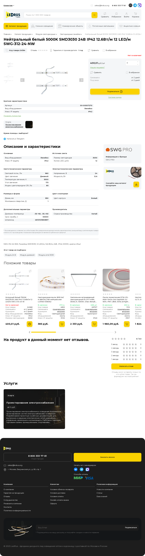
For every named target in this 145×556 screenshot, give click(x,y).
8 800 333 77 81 (119, 6)
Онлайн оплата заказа (59, 500)
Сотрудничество (11, 500)
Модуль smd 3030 (46, 255)
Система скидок (115, 97)
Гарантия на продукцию (14, 493)
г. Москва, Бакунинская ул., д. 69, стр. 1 (24, 469)
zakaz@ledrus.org (102, 6)
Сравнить (95, 50)
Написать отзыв (126, 366)
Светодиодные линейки (70, 34)
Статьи (99, 493)
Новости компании (105, 489)
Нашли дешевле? (97, 68)
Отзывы (7, 496)
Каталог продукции (18, 26)
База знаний (102, 496)
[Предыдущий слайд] (22, 80)
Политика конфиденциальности (17, 511)
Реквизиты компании (13, 504)
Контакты (8, 507)
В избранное (111, 50)
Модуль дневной (27, 255)
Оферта (53, 504)
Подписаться (113, 91)
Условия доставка (57, 493)
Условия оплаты (57, 496)
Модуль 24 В (10, 255)
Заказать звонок (107, 457)
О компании (9, 489)
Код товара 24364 (17, 50)
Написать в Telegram (15, 139)
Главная (7, 34)
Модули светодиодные (46, 34)
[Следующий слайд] (81, 80)
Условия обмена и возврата (62, 489)
